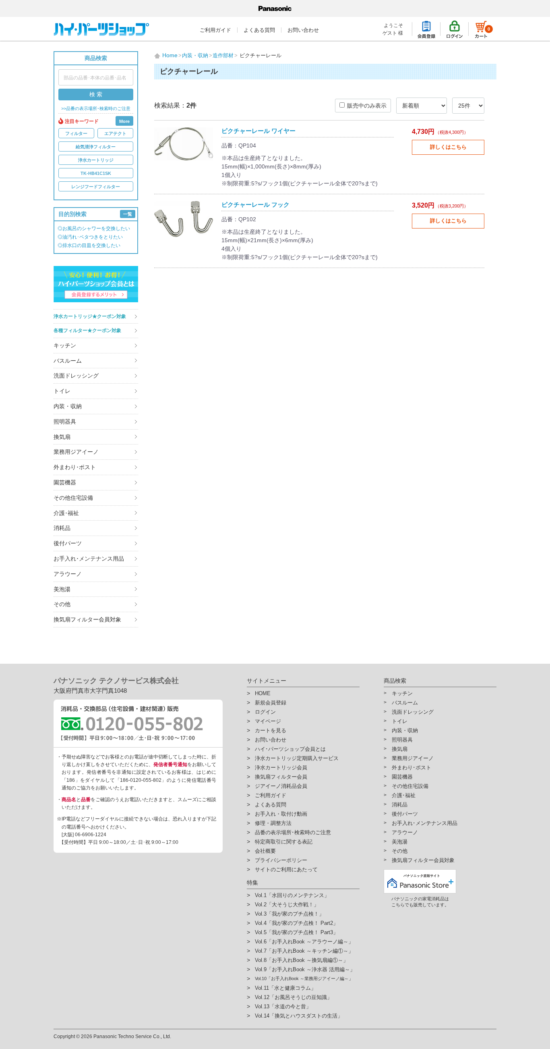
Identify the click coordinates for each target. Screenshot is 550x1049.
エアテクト (115, 133)
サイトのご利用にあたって (286, 869)
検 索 (95, 94)
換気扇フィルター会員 (281, 777)
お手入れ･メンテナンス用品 (89, 558)
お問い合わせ (303, 30)
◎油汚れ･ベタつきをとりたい (90, 237)
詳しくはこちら (448, 147)
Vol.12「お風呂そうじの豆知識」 (293, 997)
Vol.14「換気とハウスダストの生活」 (299, 1016)
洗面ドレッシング (76, 375)
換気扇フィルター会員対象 (87, 619)
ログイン (265, 712)
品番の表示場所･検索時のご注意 (293, 832)
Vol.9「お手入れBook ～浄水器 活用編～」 (305, 969)
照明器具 (65, 421)
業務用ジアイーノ (76, 452)
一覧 (127, 214)
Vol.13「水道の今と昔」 (283, 1006)
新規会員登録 (270, 703)
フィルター (76, 133)
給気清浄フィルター (96, 146)
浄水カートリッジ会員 (281, 767)
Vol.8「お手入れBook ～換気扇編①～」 (301, 960)
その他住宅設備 (73, 497)
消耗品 (62, 528)
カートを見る (270, 730)
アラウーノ (68, 574)
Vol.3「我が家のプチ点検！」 (289, 914)
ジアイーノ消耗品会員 (281, 786)
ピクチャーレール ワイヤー (258, 130)
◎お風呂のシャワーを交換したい (94, 228)
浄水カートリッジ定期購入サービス (297, 758)
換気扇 (62, 437)
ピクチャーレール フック (255, 204)
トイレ (62, 391)
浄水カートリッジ (96, 160)
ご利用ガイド (215, 30)
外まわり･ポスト (75, 467)
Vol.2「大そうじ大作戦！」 (287, 905)
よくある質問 (259, 30)
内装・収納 (68, 406)
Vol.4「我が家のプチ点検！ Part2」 (296, 923)
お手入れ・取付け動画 (281, 814)
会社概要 (265, 851)
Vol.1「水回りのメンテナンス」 (292, 895)
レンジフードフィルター (95, 186)
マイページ (268, 721)
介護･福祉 (66, 513)
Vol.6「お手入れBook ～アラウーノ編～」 (304, 942)
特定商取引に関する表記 (283, 842)
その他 (62, 604)
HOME (263, 693)
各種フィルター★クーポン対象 (87, 330)
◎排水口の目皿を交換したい (89, 245)
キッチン (65, 345)
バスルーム (68, 360)
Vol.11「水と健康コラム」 (285, 988)
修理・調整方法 (273, 823)
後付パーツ (68, 543)
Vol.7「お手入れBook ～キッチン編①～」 (304, 951)
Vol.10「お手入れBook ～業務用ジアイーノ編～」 (304, 978)
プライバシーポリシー (281, 860)
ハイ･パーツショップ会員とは (290, 749)
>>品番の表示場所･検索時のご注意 (95, 108)
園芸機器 (65, 482)
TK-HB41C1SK (96, 173)
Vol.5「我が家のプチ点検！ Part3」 (296, 932)
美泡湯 (62, 589)
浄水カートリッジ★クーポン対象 (90, 316)
